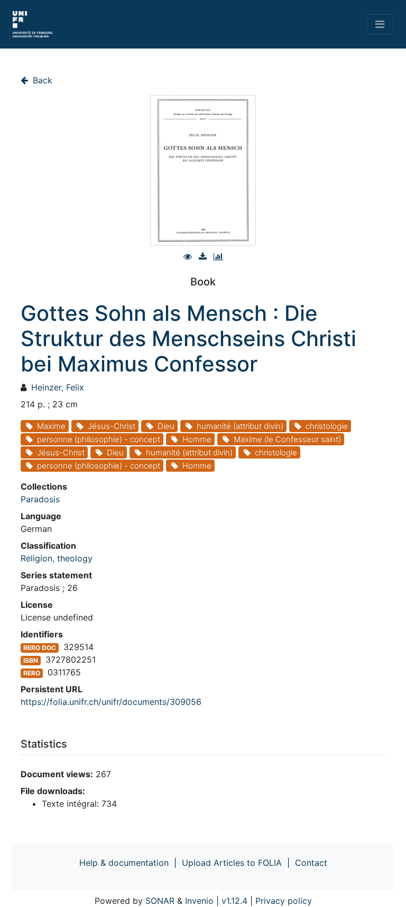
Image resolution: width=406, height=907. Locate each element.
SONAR (159, 900)
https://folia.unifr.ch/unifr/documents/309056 (111, 701)
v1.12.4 (234, 900)
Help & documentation (124, 862)
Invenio (199, 900)
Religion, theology (57, 558)
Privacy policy (283, 900)
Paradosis (40, 499)
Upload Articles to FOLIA (232, 862)
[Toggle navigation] (379, 24)
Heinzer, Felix (57, 387)
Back (41, 80)
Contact (311, 862)
